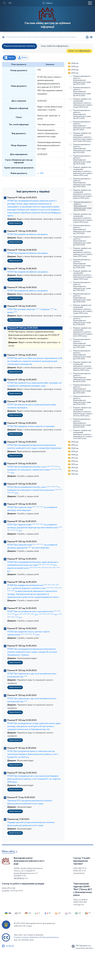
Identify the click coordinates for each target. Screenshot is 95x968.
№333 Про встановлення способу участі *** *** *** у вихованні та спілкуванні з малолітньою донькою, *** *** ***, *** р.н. (34, 490)
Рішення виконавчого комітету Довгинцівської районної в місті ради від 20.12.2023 (82, 80)
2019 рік (74, 452)
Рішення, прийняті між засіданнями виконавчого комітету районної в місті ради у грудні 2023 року (82, 103)
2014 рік (74, 468)
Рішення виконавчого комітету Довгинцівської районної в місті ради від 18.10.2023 (82, 148)
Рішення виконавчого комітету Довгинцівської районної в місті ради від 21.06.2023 (82, 264)
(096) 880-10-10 (79, 868)
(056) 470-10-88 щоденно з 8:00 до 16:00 (12, 889)
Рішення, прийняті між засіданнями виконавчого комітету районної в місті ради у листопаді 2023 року (82, 137)
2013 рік (74, 471)
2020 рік (75, 448)
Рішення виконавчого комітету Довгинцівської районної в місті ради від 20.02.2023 (82, 377)
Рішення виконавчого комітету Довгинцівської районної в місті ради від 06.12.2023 (82, 92)
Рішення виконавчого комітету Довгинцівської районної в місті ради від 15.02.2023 (82, 389)
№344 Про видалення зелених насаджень (27, 253)
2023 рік (75, 73)
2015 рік (74, 464)
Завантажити (15, 223)
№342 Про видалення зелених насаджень (27, 291)
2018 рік (74, 455)
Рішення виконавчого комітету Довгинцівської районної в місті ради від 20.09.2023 (82, 183)
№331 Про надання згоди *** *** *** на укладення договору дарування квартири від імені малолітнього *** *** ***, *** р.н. (34, 528)
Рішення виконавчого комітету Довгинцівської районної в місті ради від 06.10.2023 (82, 160)
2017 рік (74, 458)
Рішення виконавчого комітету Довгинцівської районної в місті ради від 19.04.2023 (82, 321)
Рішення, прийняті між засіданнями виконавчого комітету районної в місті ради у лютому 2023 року (82, 412)
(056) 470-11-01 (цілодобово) (79, 872)
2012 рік (74, 474)
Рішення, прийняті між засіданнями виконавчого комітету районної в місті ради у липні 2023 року (82, 252)
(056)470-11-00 (20, 876)
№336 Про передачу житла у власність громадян (31, 426)
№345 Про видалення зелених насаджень (27, 234)
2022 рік (75, 442)
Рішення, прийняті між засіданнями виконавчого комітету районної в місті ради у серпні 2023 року (82, 218)
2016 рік (74, 461)
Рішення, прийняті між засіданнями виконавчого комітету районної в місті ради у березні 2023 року (82, 366)
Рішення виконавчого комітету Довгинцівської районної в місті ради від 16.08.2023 (83, 206)
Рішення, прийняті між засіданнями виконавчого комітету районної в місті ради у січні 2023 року (82, 434)
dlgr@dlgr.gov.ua (21, 878)
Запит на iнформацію (79, 51)
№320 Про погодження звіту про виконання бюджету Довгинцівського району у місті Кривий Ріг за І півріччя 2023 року (33, 779)
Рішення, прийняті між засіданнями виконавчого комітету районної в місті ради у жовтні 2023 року (82, 171)
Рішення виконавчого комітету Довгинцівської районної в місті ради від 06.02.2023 (82, 400)
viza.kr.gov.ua (78, 905)
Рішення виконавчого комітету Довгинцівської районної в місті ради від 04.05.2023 (82, 298)
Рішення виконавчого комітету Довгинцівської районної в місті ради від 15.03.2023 (82, 343)
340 (42, 173)
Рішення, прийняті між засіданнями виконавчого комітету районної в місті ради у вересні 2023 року (82, 194)
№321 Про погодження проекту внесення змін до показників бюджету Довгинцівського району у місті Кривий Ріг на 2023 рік (32, 754)
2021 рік (74, 445)
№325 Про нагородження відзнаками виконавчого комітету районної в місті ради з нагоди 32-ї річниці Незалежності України (32, 652)
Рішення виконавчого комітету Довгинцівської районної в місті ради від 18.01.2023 (82, 423)
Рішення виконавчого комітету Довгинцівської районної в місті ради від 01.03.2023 (82, 355)
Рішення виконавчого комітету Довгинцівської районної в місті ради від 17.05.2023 (82, 286)
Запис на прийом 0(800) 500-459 (80, 901)
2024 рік (75, 70)
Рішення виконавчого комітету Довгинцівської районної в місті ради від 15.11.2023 (82, 126)
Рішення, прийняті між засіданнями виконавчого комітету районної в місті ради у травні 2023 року (82, 309)
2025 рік (75, 67)
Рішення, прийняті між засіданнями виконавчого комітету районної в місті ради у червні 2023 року (82, 275)
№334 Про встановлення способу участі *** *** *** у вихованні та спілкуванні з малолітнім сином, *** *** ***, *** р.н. (34, 470)
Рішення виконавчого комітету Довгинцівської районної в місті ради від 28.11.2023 (82, 114)
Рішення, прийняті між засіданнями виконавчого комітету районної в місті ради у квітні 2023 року (82, 332)
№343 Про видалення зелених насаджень (27, 272)
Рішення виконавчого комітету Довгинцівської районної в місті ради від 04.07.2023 (82, 241)
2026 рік (75, 63)
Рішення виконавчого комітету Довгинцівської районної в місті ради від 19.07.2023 (82, 229)
